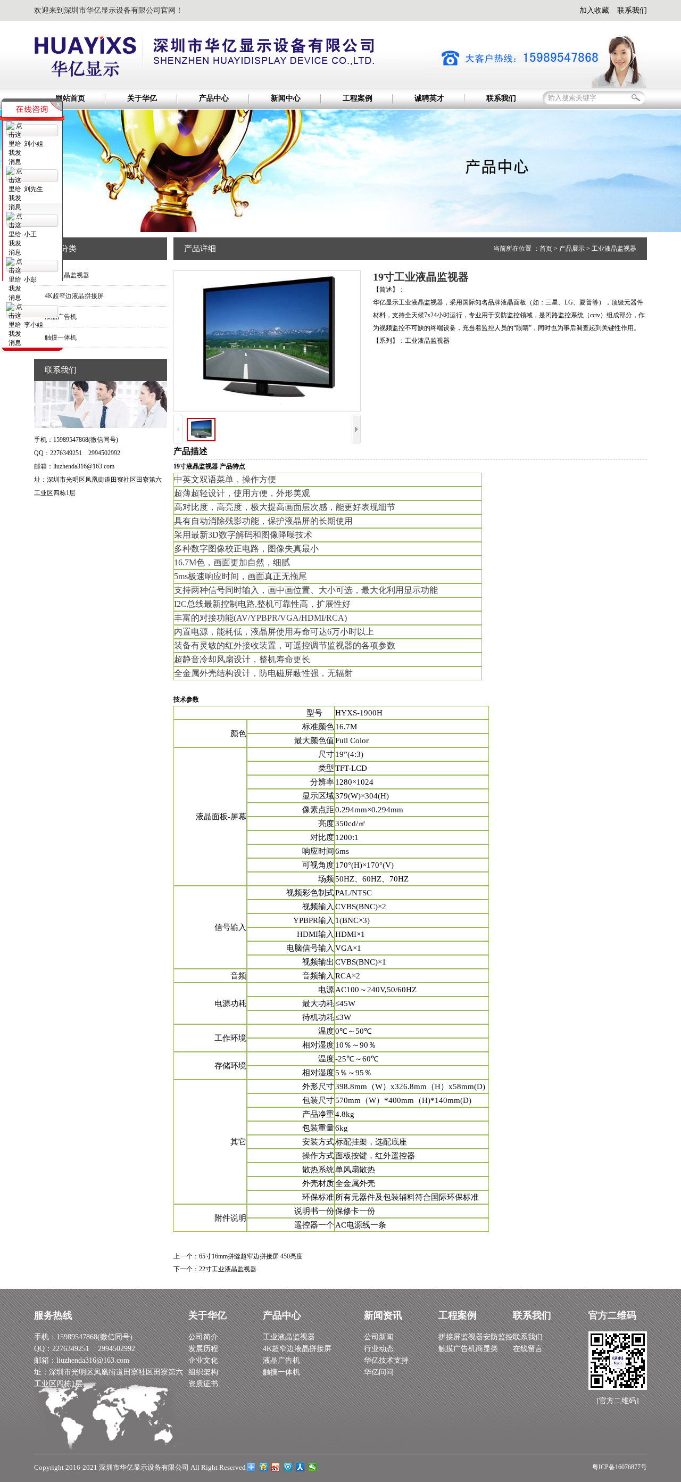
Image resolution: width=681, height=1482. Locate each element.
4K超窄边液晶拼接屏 (74, 296)
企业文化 (203, 1360)
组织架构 (203, 1372)
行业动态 (379, 1349)
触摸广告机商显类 (468, 1349)
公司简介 (203, 1337)
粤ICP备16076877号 (619, 1467)
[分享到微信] (312, 1467)
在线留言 (528, 1349)
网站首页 (70, 98)
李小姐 (33, 324)
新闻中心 (286, 98)
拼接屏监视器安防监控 (475, 1337)
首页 (545, 248)
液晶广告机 (281, 1360)
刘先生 (33, 189)
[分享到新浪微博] (275, 1467)
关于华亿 (142, 98)
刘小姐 (33, 143)
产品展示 (572, 248)
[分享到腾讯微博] (288, 1467)
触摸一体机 (281, 1372)
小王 (30, 234)
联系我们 (632, 10)
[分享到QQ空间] (263, 1467)
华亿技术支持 (386, 1360)
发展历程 (203, 1349)
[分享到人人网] (300, 1467)
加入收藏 (594, 10)
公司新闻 (379, 1337)
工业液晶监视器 (67, 275)
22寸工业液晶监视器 (227, 1269)
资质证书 (203, 1384)
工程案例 (357, 98)
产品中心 (214, 98)
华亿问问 (379, 1372)
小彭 (30, 279)
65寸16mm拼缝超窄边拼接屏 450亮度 (251, 1256)
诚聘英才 (429, 98)
